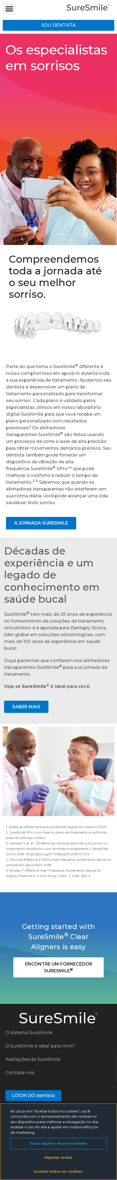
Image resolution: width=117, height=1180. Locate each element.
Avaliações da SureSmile (32, 1059)
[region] (58, 1141)
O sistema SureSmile (28, 1032)
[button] (9, 9)
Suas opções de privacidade (58, 1143)
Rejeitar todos (58, 1157)
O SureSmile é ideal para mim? (40, 1046)
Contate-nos (19, 1072)
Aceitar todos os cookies (58, 1171)
